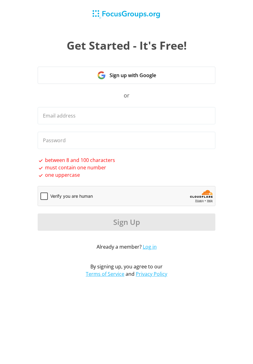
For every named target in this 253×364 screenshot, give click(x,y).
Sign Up (126, 222)
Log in (150, 246)
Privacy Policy (151, 274)
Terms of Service (105, 274)
